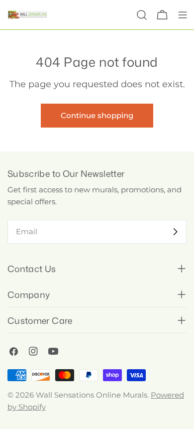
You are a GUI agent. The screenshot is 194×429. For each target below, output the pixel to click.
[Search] (142, 15)
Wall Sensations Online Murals (91, 395)
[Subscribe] (175, 231)
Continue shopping (97, 115)
